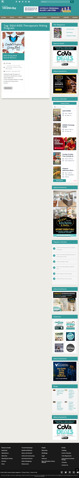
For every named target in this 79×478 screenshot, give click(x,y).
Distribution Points (7, 458)
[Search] (72, 2)
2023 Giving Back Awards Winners (10, 57)
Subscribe (4, 450)
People (44, 447)
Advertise (4, 456)
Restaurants (25, 464)
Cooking (64, 450)
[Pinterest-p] (23, 2)
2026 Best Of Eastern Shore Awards (64, 278)
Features (44, 458)
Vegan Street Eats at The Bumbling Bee (61, 392)
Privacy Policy (25, 472)
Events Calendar (66, 453)
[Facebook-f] (16, 2)
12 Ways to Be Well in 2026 (62, 261)
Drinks (63, 447)
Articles (4, 461)
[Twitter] (20, 2)
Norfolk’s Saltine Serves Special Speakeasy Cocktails (60, 405)
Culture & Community (28, 456)
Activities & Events (27, 458)
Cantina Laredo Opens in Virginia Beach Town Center (72, 405)
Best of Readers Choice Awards (48, 461)
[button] (2, 1)
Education (45, 450)
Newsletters (5, 453)
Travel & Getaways (27, 447)
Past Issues (70, 32)
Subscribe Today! (71, 35)
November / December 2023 (12, 71)
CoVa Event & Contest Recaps (68, 459)
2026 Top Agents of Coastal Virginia (64, 273)
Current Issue (70, 29)
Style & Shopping (26, 461)
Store (3, 464)
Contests (64, 462)
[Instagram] (26, 2)
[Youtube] (29, 2)
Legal (43, 456)
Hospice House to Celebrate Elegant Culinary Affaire (72, 393)
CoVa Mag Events (66, 456)
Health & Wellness (27, 450)
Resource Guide (6, 447)
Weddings (44, 453)
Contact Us (65, 465)
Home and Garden (27, 453)
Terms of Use (33, 472)
